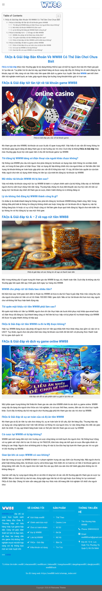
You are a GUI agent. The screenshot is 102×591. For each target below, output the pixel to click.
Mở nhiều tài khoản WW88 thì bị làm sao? (27, 27)
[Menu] (3, 4)
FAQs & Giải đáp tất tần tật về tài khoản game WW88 (28, 22)
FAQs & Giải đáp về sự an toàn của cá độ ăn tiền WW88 (32, 45)
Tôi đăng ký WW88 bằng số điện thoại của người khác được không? (36, 25)
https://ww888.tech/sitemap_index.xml (58, 573)
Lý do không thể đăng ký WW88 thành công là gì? (29, 30)
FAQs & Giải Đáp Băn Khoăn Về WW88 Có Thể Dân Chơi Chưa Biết (32, 20)
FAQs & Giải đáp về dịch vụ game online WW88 (26, 43)
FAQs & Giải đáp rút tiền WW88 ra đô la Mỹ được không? (32, 40)
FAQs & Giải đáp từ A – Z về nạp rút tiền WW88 (26, 33)
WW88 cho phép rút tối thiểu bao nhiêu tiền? (28, 35)
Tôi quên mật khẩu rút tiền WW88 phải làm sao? (29, 38)
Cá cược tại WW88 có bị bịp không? (25, 48)
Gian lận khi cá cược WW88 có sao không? (27, 50)
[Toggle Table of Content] (57, 16)
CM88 (8, 555)
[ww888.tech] (51, 4)
